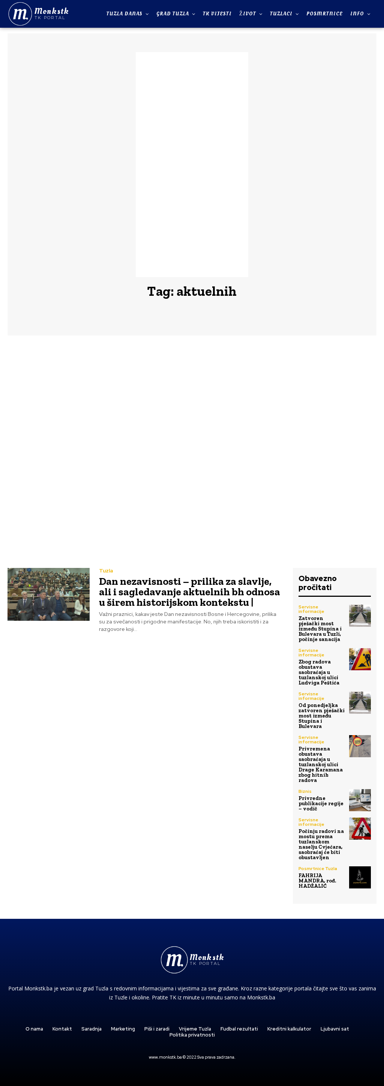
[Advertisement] (192, 164)
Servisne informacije (311, 609)
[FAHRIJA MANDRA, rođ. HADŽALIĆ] (360, 877)
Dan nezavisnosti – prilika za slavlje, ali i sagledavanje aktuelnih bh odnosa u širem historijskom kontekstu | (189, 591)
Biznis (305, 791)
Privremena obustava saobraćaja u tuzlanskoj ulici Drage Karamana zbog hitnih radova (320, 764)
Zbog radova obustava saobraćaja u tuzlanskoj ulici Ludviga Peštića (318, 672)
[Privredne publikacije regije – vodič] (360, 800)
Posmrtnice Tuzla (317, 868)
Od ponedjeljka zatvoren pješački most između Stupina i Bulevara (321, 715)
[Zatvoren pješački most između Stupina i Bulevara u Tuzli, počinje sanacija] (360, 615)
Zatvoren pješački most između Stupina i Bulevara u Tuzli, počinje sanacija (320, 629)
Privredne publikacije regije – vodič (321, 803)
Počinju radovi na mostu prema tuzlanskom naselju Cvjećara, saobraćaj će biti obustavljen (321, 844)
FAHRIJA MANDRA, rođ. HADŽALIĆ (317, 880)
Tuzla (106, 570)
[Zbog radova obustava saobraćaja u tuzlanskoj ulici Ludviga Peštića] (360, 659)
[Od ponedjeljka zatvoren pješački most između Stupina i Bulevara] (360, 702)
